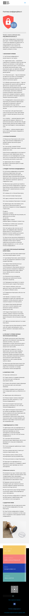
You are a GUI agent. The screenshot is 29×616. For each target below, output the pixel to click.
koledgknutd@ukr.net (10, 569)
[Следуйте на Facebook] (14, 604)
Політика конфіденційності (14, 608)
